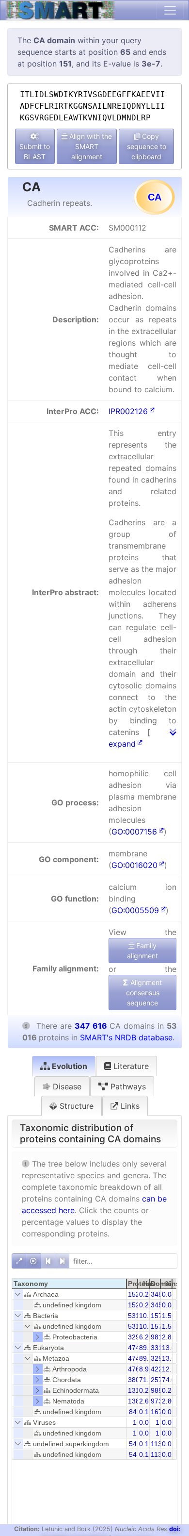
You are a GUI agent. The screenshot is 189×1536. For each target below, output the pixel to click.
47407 (137, 1358)
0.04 (168, 1294)
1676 (158, 1412)
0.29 (146, 1294)
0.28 (168, 1390)
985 (156, 1390)
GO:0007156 (134, 831)
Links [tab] (129, 1106)
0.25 (146, 1390)
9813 (158, 1337)
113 (156, 1444)
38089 (137, 1380)
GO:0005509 (135, 910)
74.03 (170, 1380)
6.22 (146, 1337)
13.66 (170, 1348)
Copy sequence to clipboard (146, 146)
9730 (158, 1401)
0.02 (168, 1412)
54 (133, 1444)
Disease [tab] (65, 1086)
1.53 (168, 1315)
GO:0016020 (134, 865)
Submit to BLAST (34, 151)
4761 (135, 1369)
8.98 (146, 1369)
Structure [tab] (75, 1106)
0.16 (146, 1412)
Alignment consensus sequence (144, 992)
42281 (160, 1369)
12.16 (170, 1369)
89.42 (148, 1358)
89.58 (148, 1348)
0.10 (146, 1444)
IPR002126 (128, 411)
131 (134, 1390)
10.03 (148, 1315)
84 (133, 1412)
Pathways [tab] (127, 1086)
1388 (135, 1401)
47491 (137, 1348)
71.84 (148, 1380)
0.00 (146, 1422)
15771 (160, 1315)
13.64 (170, 1358)
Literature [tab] (130, 1066)
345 (156, 1294)
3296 (135, 1337)
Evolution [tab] (68, 1066)
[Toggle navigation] (170, 10)
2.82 (168, 1337)
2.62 (146, 1401)
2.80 (168, 1401)
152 (134, 1294)
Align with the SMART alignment (89, 146)
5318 (135, 1315)
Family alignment (142, 950)
